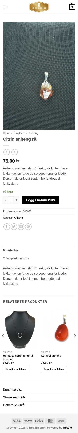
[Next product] (6, 152)
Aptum (67, 427)
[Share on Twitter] (14, 226)
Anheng (33, 133)
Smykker (19, 133)
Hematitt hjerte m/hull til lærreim (18, 357)
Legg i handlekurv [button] (16, 369)
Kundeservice (13, 389)
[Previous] (3, 344)
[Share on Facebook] (6, 226)
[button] (5, 7)
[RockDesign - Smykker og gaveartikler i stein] (39, 7)
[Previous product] (14, 152)
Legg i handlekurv (40, 200)
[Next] (74, 344)
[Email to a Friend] (21, 226)
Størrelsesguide (14, 397)
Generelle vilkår (14, 405)
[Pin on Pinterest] (28, 226)
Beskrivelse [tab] (10, 250)
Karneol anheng (51, 355)
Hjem (6, 133)
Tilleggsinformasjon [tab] (16, 258)
